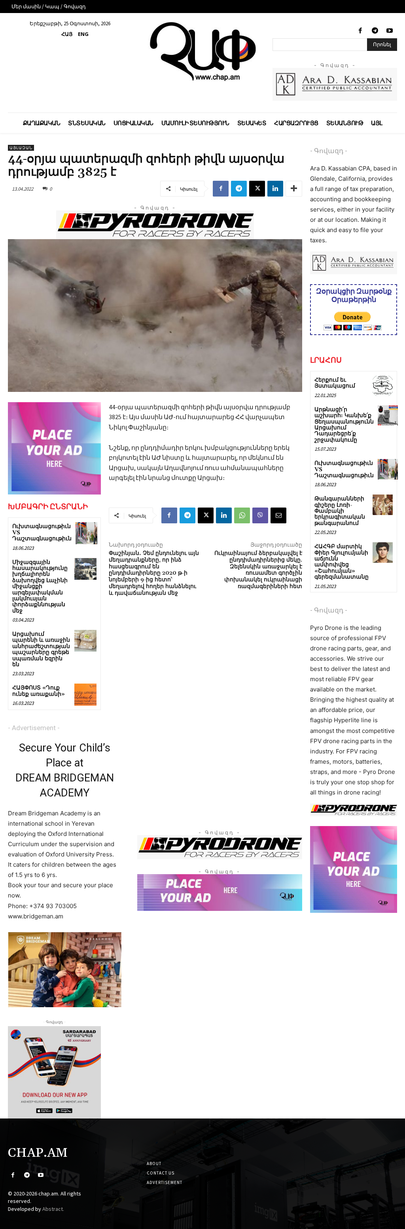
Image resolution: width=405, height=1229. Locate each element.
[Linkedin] (275, 189)
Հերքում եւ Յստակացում (334, 383)
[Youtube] (389, 31)
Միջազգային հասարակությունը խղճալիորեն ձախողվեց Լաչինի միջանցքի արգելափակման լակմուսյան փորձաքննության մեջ (40, 586)
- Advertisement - (34, 728)
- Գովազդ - (328, 151)
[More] (294, 189)
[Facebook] (360, 31)
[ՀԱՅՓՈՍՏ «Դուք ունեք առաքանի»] (85, 694)
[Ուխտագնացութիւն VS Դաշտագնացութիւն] (86, 533)
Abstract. (53, 1208)
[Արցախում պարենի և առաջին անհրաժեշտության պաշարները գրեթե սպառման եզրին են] (85, 641)
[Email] (278, 515)
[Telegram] (375, 31)
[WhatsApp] (242, 515)
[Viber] (260, 515)
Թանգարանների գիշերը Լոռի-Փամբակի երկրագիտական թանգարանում (339, 511)
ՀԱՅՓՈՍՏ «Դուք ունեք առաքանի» (38, 690)
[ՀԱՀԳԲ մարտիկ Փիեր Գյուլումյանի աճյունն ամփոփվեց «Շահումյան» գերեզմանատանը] (383, 552)
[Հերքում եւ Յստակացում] (383, 386)
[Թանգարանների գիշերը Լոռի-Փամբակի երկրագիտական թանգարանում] (383, 505)
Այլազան (20, 147)
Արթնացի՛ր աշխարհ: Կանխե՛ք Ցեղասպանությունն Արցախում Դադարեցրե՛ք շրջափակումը (344, 425)
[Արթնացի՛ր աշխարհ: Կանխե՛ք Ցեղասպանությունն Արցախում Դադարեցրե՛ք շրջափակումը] (388, 415)
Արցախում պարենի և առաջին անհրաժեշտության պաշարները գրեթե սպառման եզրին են (41, 649)
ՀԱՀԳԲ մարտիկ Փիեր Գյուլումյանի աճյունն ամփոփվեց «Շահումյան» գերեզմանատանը (341, 562)
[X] (257, 189)
